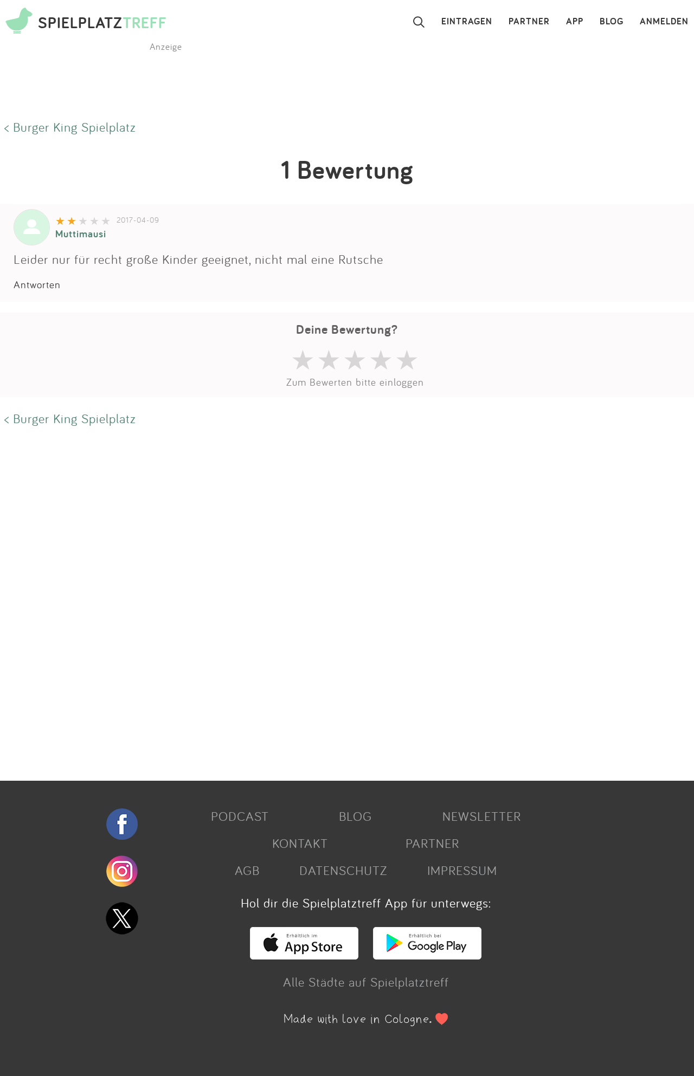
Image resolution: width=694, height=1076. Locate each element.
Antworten (37, 284)
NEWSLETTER (481, 816)
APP (574, 22)
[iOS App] (304, 955)
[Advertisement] (325, 601)
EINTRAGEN (466, 22)
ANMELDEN (664, 22)
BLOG (612, 22)
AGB (247, 870)
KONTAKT (300, 843)
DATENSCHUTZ (343, 870)
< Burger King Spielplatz (70, 127)
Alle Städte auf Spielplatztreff (366, 982)
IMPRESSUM (462, 870)
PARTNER (529, 22)
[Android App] (427, 955)
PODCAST (240, 816)
